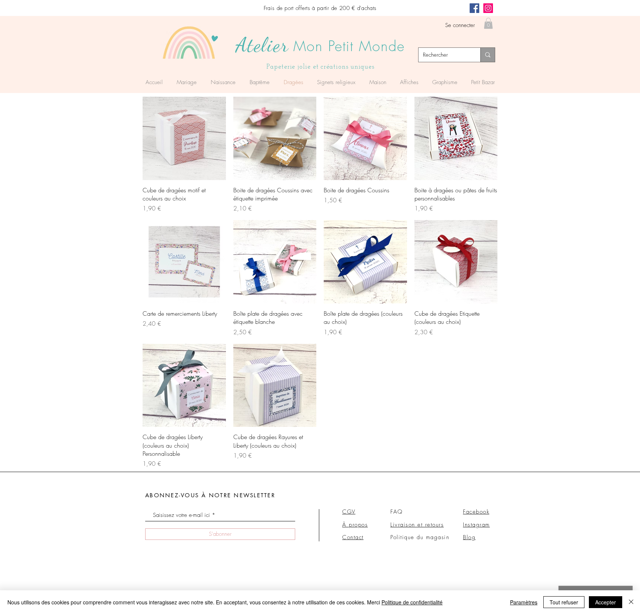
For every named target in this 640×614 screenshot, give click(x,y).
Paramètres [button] (523, 602)
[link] (488, 23)
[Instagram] (488, 8)
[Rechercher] (487, 55)
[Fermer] (631, 602)
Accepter (605, 602)
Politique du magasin (419, 537)
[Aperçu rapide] (184, 138)
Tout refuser (564, 602)
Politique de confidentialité (412, 602)
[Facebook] (474, 8)
